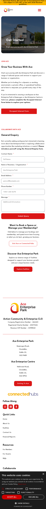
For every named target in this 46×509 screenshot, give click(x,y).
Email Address (6, 175)
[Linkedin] (10, 407)
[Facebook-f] (16, 407)
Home (5, 419)
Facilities (6, 428)
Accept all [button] (11, 497)
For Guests (7, 454)
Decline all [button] (34, 497)
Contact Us (7, 432)
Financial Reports (9, 437)
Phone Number (6, 186)
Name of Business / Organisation (13, 165)
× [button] (43, 474)
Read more (22, 484)
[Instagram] (5, 407)
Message (4, 197)
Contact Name (7, 154)
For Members (7, 449)
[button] (39, 10)
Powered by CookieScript (23, 506)
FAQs (4, 458)
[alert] (23, 490)
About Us (6, 423)
